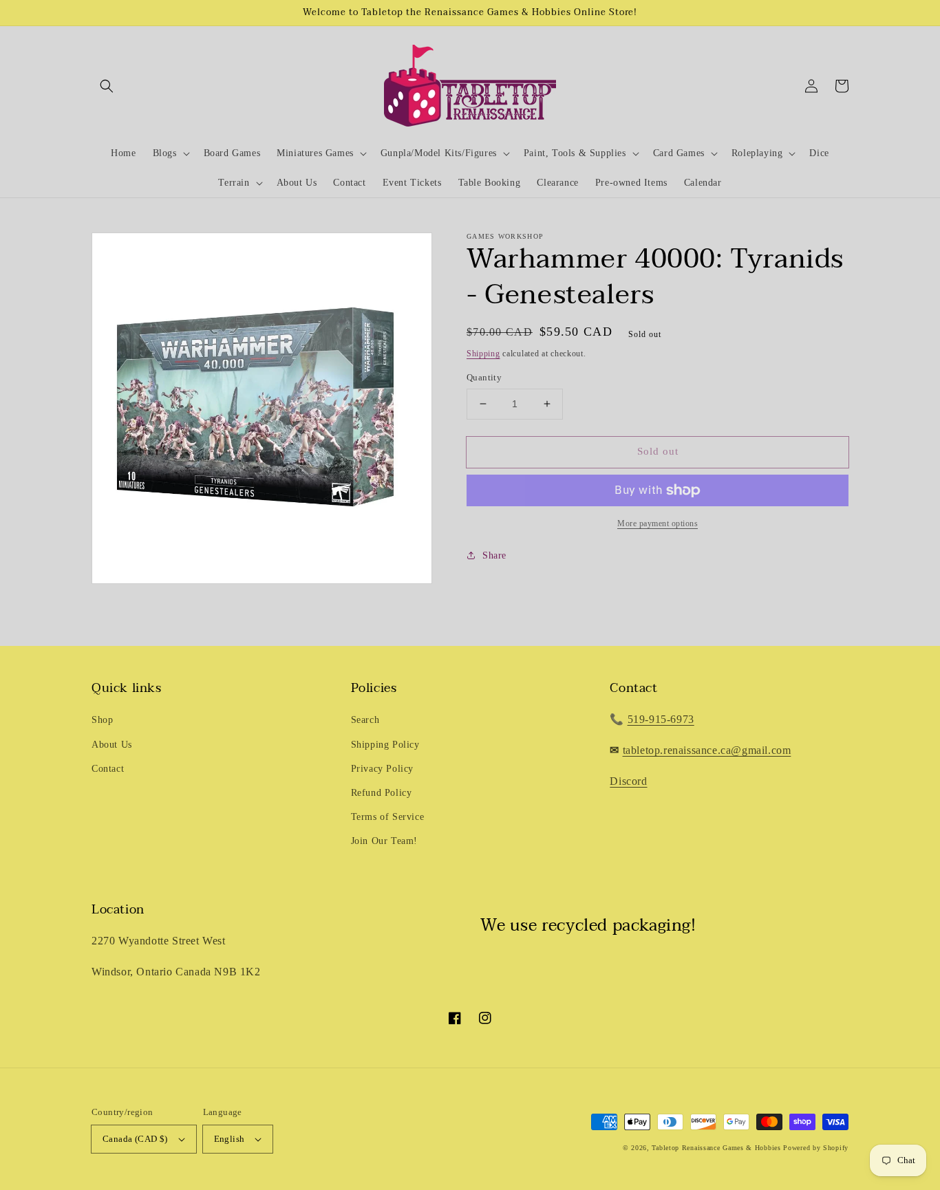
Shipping (483, 353)
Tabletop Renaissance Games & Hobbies (716, 1147)
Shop (102, 720)
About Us (112, 744)
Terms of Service (388, 817)
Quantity (484, 377)
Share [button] (494, 555)
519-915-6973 (661, 719)
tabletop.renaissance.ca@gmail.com (707, 750)
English (229, 1139)
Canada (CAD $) (135, 1139)
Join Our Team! (384, 841)
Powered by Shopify (815, 1147)
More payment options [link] (657, 523)
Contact (108, 769)
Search (365, 720)
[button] (107, 86)
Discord (628, 781)
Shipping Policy (385, 744)
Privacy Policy (382, 769)
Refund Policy (381, 793)
